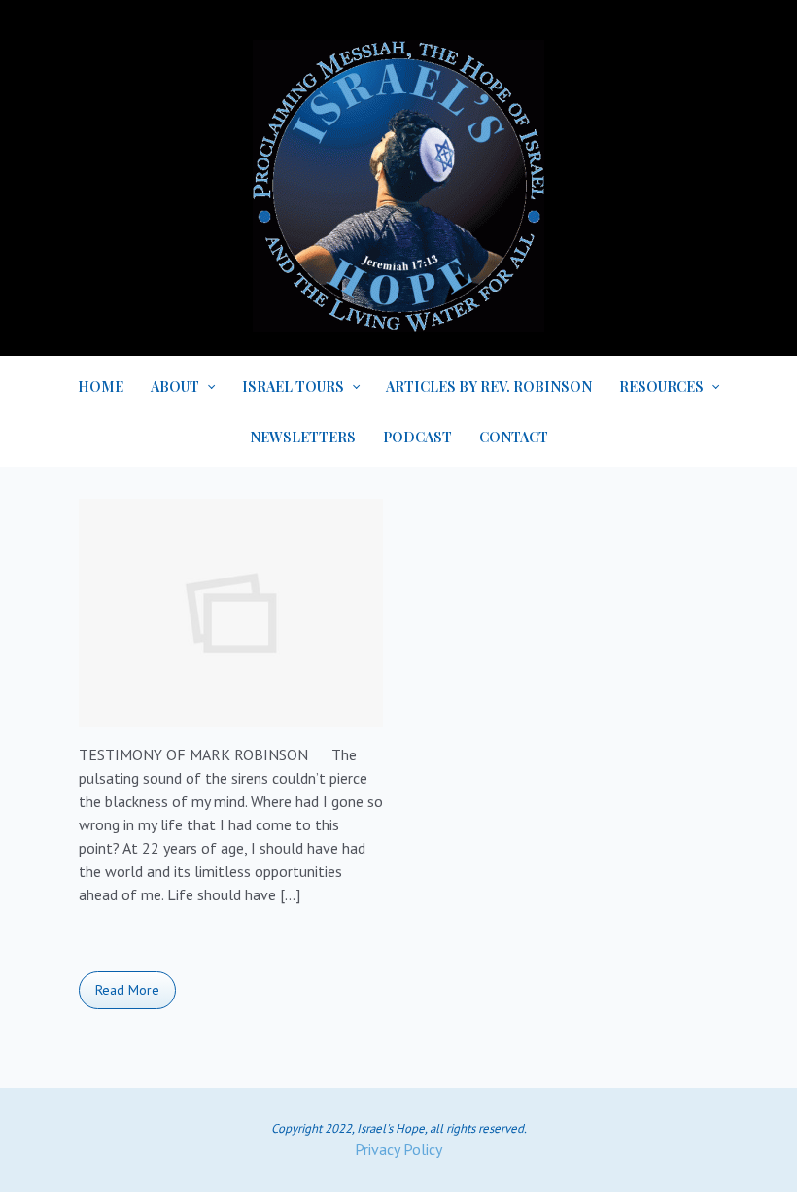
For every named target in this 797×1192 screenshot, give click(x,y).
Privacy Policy (398, 1149)
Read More (127, 990)
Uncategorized (143, 946)
